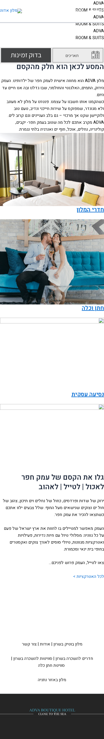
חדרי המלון (90, 209)
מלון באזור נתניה (52, 680)
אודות (45, 644)
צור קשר (29, 644)
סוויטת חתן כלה (51, 665)
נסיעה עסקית (87, 394)
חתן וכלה (93, 308)
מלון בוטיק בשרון (67, 644)
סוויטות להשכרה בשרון (32, 659)
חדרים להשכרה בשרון (74, 659)
